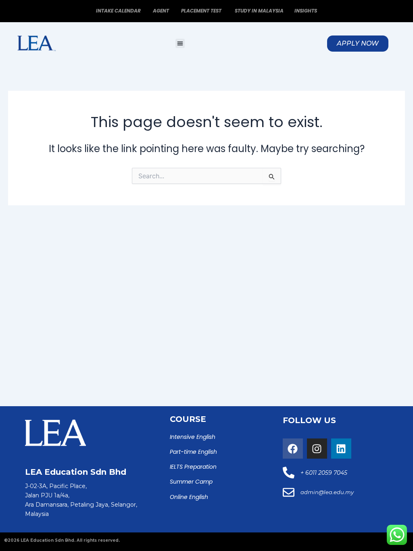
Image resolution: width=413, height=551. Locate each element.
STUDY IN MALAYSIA (259, 10)
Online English (189, 497)
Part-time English (193, 452)
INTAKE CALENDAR (118, 10)
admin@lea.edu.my (327, 492)
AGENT (161, 10)
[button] (180, 43)
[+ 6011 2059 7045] (288, 472)
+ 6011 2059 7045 (323, 472)
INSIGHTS (305, 10)
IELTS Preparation (193, 467)
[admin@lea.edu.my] (288, 492)
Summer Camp (191, 482)
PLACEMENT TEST (202, 10)
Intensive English (192, 437)
